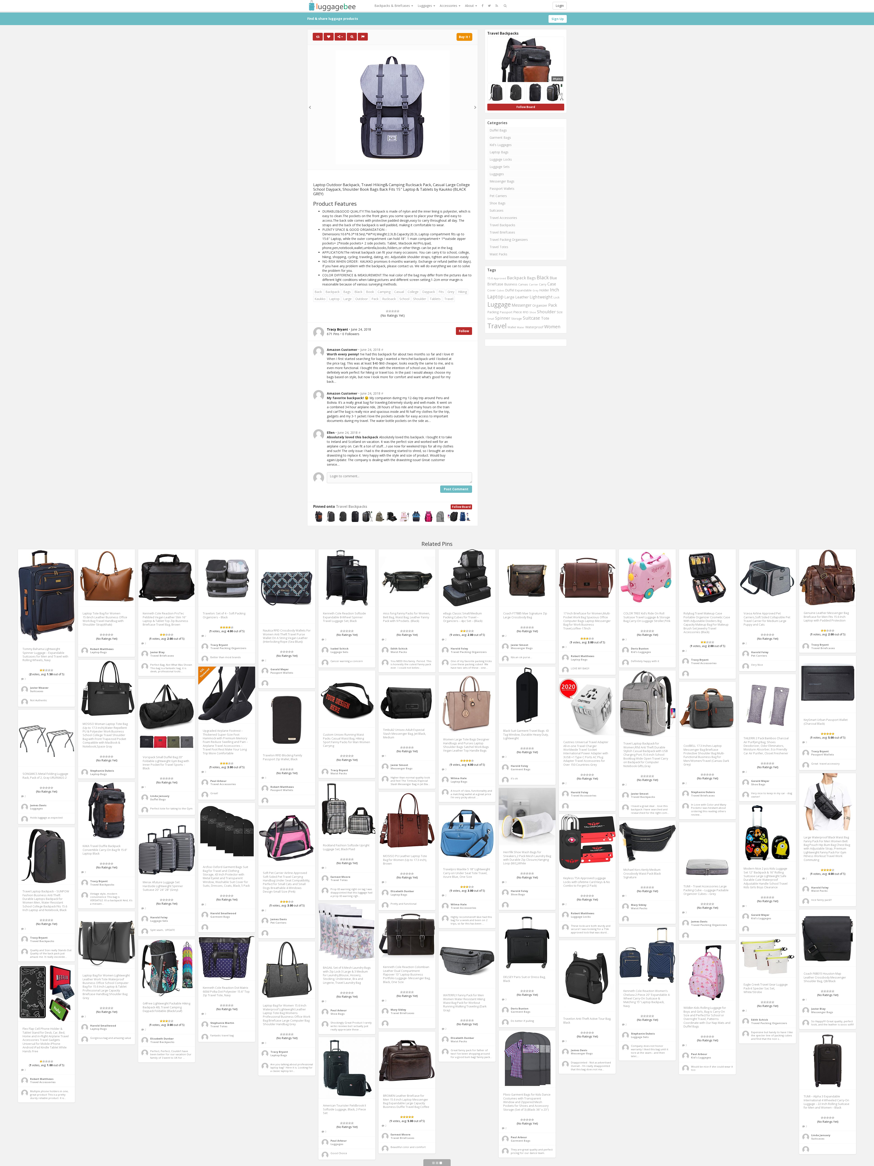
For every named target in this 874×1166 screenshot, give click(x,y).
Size (560, 312)
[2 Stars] (390, 311)
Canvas (523, 284)
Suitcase (531, 318)
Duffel (509, 290)
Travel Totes (499, 247)
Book (370, 292)
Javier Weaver (39, 687)
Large (347, 299)
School (404, 299)
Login (560, 5)
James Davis (38, 805)
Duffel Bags (498, 130)
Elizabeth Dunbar (402, 891)
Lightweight (541, 297)
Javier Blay (157, 652)
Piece (517, 312)
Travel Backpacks (351, 506)
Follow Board (461, 507)
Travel (448, 299)
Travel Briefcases (502, 232)
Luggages (425, 5)
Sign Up (557, 19)
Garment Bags (500, 137)
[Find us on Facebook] (482, 5)
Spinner (502, 318)
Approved (500, 278)
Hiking (462, 292)
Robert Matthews (102, 649)
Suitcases (496, 210)
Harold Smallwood (223, 913)
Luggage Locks (501, 159)
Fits (441, 292)
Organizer (539, 305)
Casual (399, 292)
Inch (554, 290)
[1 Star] (387, 311)
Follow (464, 331)
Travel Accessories (503, 218)
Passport (506, 312)
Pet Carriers (498, 196)
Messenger (521, 305)
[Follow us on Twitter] (489, 5)
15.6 (490, 278)
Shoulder (419, 299)
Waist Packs (498, 254)
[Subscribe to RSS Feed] (496, 5)
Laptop (334, 299)
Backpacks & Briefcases (392, 5)
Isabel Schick (339, 648)
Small (490, 318)
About (470, 5)
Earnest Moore (340, 876)
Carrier (533, 284)
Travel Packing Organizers (509, 239)
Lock (556, 297)
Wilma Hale (459, 778)
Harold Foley (459, 648)
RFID (525, 312)
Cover (491, 290)
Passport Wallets (502, 188)
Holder (544, 290)
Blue (553, 277)
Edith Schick (399, 648)
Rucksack (389, 299)
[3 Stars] (392, 311)
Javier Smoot (519, 645)
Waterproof (534, 327)
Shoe (532, 312)
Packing (493, 312)
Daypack (428, 292)
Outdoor (361, 299)
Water (520, 327)
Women (552, 327)
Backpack (332, 292)
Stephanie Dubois (102, 770)
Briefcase (495, 284)
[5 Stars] (398, 311)
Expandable (523, 290)
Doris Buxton (640, 648)
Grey (450, 292)
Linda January (159, 796)
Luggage (499, 304)
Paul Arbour (218, 781)
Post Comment (456, 489)
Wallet (512, 327)
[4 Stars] (395, 311)
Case (551, 284)
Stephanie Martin (222, 1023)
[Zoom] (352, 37)
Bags (347, 292)
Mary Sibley (638, 905)
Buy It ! (464, 37)
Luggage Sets (500, 166)
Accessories (449, 5)
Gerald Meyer (279, 669)
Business (510, 284)
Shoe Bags (498, 203)
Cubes (500, 290)
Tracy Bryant (219, 645)
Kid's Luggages (501, 145)
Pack (375, 299)
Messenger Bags (502, 181)
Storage (516, 318)
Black (358, 292)
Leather (522, 297)
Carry (542, 284)
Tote (545, 318)
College (413, 292)
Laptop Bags (499, 152)
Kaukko (320, 299)
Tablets (435, 299)
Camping (384, 292)
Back (318, 292)
